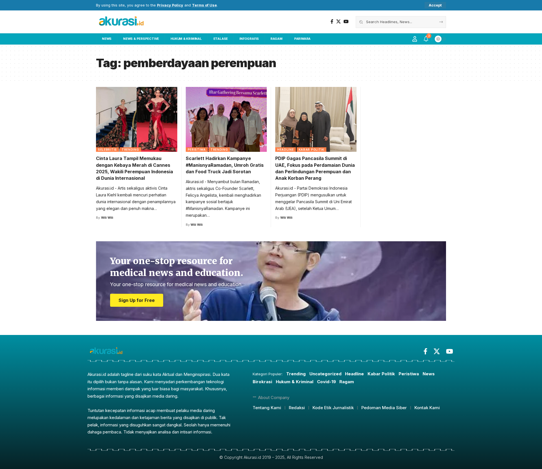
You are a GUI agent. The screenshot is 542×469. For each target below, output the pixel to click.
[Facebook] (332, 21)
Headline (285, 149)
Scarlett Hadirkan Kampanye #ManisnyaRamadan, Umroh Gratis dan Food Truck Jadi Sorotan (225, 164)
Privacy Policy (170, 5)
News (429, 373)
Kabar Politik (311, 149)
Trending (130, 149)
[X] (338, 21)
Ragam (346, 381)
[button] (435, 5)
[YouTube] (346, 21)
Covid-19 (326, 381)
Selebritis (107, 149)
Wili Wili (107, 218)
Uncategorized (325, 373)
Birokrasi (262, 381)
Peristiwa (197, 149)
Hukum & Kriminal (294, 381)
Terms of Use (204, 5)
